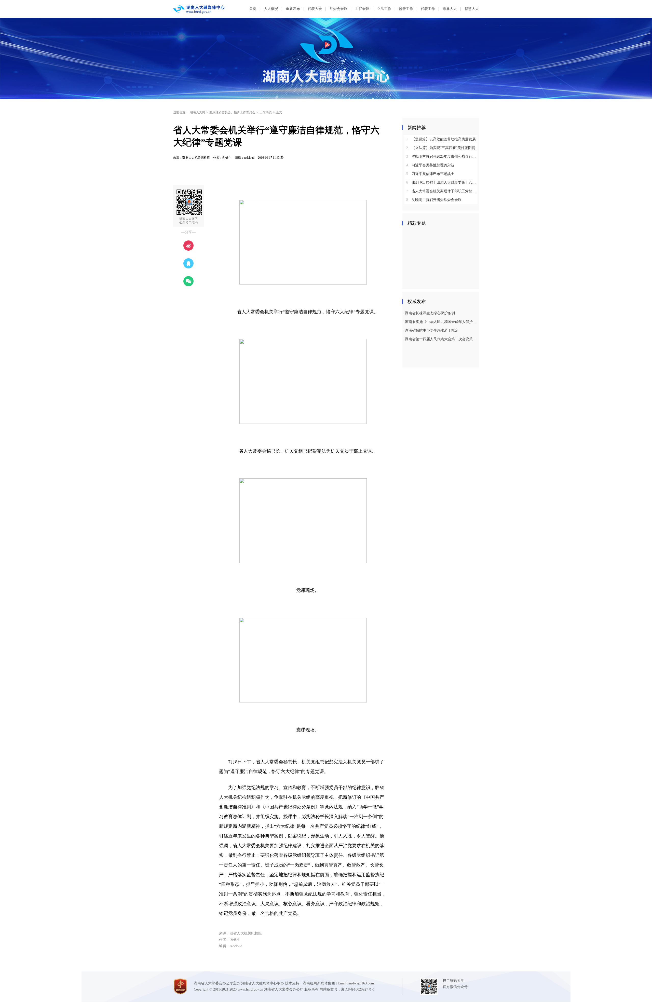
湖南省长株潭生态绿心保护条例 (430, 313)
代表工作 (428, 9)
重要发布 (293, 9)
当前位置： (180, 112)
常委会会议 (338, 9)
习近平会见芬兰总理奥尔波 (430, 165)
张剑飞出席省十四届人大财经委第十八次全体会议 (442, 182)
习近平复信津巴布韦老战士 (430, 174)
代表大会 (315, 9)
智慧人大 (472, 9)
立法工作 (384, 9)
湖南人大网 (197, 112)
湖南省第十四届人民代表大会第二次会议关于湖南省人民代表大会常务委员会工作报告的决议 (441, 339)
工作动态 (266, 112)
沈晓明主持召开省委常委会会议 (433, 200)
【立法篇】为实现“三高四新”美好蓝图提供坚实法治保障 (442, 148)
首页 (252, 9)
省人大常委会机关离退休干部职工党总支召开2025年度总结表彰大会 (442, 191)
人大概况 (271, 9)
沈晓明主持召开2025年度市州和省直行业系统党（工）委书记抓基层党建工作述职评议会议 (442, 156)
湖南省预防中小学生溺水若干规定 (431, 330)
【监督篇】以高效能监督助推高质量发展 (441, 139)
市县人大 (450, 9)
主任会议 (362, 9)
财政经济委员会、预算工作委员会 (232, 112)
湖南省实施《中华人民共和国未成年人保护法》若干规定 (441, 322)
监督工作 (406, 9)
